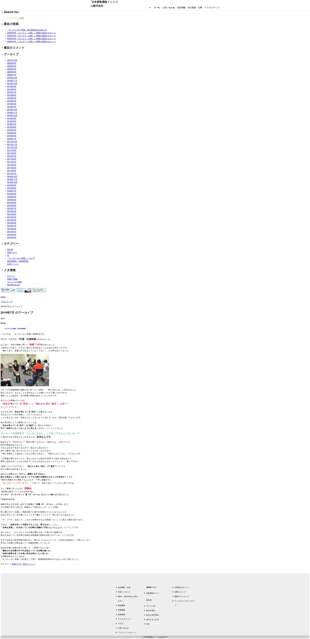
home (3, 296)
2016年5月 (11, 196)
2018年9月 (11, 118)
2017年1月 (11, 173)
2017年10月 (12, 147)
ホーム (157, 7)
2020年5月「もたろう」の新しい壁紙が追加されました (31, 35)
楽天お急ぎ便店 (152, 615)
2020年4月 (11, 66)
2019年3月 (11, 103)
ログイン (11, 276)
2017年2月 (11, 170)
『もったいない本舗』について (21, 258)
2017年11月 (12, 144)
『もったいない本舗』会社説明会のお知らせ (27, 29)
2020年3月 (11, 68)
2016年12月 (12, 176)
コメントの (14, 281)
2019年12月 (12, 77)
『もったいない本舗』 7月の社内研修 (15, 328)
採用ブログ (12, 252)
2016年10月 (12, 182)
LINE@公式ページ (181, 587)
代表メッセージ (124, 591)
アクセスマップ (212, 7)
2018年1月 (11, 138)
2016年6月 (11, 193)
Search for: (11, 12)
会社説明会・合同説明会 (17, 261)
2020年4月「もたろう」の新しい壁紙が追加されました (31, 38)
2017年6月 (11, 158)
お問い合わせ (168, 7)
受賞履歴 (121, 610)
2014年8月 (11, 214)
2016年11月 (12, 179)
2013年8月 (11, 222)
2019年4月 (11, 100)
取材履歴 (121, 605)
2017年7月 (11, 156)
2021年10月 (12, 60)
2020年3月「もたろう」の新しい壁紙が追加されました (31, 41)
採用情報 (181, 7)
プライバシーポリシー (127, 632)
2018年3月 (11, 135)
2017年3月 (11, 167)
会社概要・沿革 (195, 7)
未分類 (10, 249)
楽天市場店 (150, 610)
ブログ (120, 623)
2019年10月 (12, 83)
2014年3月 (11, 219)
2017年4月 (11, 164)
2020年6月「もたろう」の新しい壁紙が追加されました (31, 32)
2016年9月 (11, 185)
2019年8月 (11, 89)
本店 (148, 624)
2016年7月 (11, 190)
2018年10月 (12, 115)
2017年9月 (11, 150)
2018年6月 (11, 127)
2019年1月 (11, 106)
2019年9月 (11, 86)
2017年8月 (11, 153)
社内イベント (13, 263)
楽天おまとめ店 (152, 619)
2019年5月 (11, 97)
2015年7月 (11, 208)
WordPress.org (13, 284)
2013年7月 (11, 225)
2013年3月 (11, 237)
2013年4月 (11, 234)
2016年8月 (11, 187)
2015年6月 (11, 211)
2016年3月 (11, 202)
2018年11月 (12, 112)
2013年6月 (11, 228)
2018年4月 (11, 132)
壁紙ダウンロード (181, 596)
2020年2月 (11, 71)
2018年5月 (11, 129)
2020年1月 (11, 74)
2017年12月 (12, 141)
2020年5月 (11, 63)
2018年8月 (11, 121)
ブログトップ (7, 301)
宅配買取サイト (152, 593)
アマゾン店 (150, 605)
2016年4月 (11, 199)
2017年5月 (11, 161)
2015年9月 (11, 205)
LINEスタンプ (180, 591)
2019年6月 (11, 95)
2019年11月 (12, 80)
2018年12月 (12, 109)
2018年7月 (11, 124)
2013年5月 (11, 231)
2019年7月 (11, 92)
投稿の (12, 278)
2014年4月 (11, 217)
